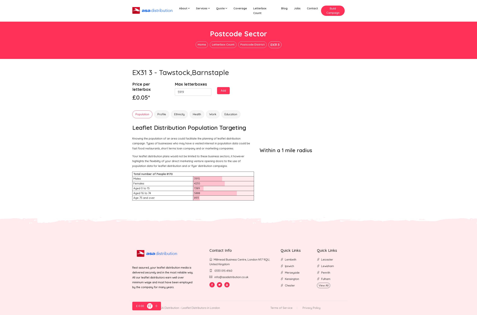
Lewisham (327, 266)
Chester (290, 285)
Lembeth (290, 259)
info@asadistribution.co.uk (231, 277)
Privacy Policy (311, 308)
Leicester (327, 259)
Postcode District (252, 44)
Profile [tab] (161, 114)
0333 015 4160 (223, 270)
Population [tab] (142, 114)
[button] (184, 8)
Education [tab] (231, 114)
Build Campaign (332, 11)
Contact (312, 8)
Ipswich (289, 266)
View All (323, 285)
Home (202, 44)
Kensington (292, 279)
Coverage (240, 8)
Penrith (325, 272)
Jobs (297, 8)
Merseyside (292, 272)
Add (223, 90)
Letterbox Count (259, 11)
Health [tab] (197, 114)
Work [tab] (212, 114)
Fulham (325, 279)
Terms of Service (281, 308)
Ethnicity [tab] (179, 114)
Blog (284, 8)
